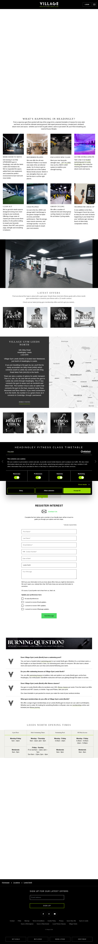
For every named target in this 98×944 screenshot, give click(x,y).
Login (87, 4)
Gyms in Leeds (83, 921)
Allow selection (49, 490)
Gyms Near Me (71, 921)
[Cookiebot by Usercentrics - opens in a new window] (82, 452)
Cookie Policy (52, 921)
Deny (21, 490)
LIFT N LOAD (66, 162)
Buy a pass (38, 939)
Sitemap (26, 921)
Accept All (77, 490)
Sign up (47, 905)
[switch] (38, 477)
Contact (12, 921)
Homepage (5, 882)
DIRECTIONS (24, 402)
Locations (16, 882)
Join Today (82, 939)
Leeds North (28, 882)
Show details (82, 484)
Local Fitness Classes (59, 924)
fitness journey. (35, 707)
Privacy (61, 921)
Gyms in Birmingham (27, 924)
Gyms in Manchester (43, 924)
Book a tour (60, 939)
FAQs (19, 921)
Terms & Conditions (38, 921)
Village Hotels (73, 924)
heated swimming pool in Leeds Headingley (82, 162)
